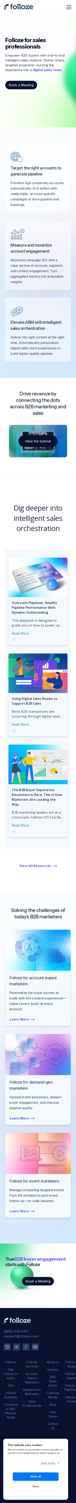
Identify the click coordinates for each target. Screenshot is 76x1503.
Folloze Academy (10, 1395)
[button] (68, 7)
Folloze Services (32, 1364)
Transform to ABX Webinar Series (11, 1411)
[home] (18, 7)
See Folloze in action (11, 1374)
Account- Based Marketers (32, 1378)
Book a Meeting (21, 85)
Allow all (35, 1476)
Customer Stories (52, 1395)
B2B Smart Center (53, 1381)
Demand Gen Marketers (32, 1392)
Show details (48, 1463)
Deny (36, 1486)
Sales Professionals (32, 1403)
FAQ (11, 1385)
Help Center (53, 1414)
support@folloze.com (21, 1336)
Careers (52, 1369)
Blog (53, 1404)
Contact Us (52, 1426)
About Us (53, 1362)
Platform (10, 1362)
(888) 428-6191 (16, 1331)
